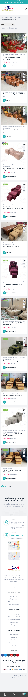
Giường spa (14, 625)
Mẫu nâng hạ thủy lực (14, 601)
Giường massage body (14, 619)
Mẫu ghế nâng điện (14, 604)
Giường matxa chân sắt (14, 617)
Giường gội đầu (14, 622)
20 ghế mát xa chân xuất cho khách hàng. (12, 58)
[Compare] (24, 39)
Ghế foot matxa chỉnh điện (11, 130)
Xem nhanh (24, 42)
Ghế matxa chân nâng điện (18, 126)
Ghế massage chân (7, 54)
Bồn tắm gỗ (14, 637)
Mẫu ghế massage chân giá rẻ (12, 395)
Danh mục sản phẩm (9, 25)
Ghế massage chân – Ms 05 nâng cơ (13, 209)
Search (14, 694)
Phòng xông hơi (14, 645)
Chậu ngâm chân (14, 634)
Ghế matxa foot (6, 56)
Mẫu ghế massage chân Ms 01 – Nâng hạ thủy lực (13, 434)
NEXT (10, 486)
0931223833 (20, 2)
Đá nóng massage (14, 642)
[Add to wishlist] (24, 36)
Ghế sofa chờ (14, 640)
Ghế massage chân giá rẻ (11, 246)
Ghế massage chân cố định (18, 54)
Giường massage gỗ (14, 614)
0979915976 (13, 2)
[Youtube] (11, 655)
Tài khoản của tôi (4, 694)
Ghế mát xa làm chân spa (11, 361)
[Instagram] (14, 655)
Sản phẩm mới (15, 432)
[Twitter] (5, 655)
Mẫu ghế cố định (14, 596)
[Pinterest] (17, 655)
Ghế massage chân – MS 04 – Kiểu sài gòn (14, 169)
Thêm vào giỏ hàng (11, 66)
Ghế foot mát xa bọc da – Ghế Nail (14, 94)
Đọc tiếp (8, 100)
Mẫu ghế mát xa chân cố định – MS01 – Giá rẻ (13, 471)
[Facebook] (2, 655)
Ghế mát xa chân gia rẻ (8, 244)
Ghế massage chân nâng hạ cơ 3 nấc (13, 285)
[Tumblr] (8, 655)
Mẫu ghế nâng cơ (14, 599)
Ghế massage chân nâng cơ (18, 205)
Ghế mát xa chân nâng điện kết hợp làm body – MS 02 (14, 324)
